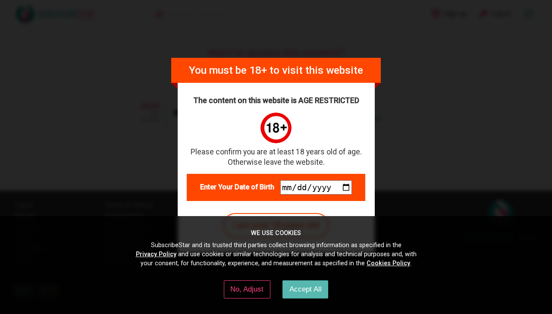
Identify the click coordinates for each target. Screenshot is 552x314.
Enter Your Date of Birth (237, 187)
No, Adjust (246, 289)
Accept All (305, 289)
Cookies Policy (388, 263)
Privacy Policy (156, 254)
